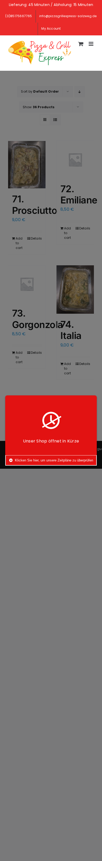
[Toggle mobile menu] (91, 44)
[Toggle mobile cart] (80, 44)
